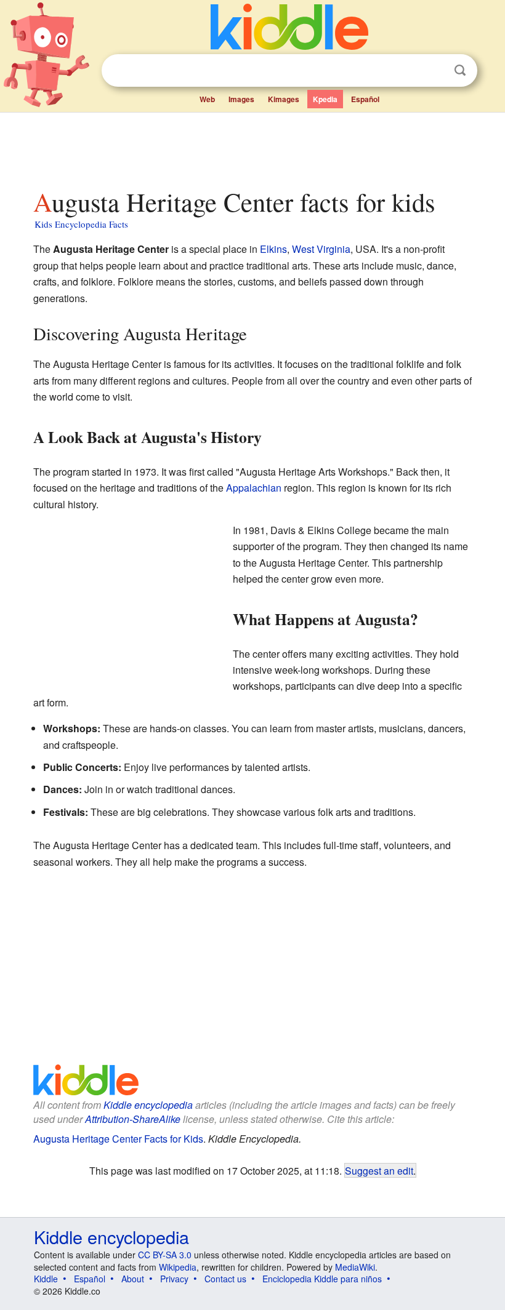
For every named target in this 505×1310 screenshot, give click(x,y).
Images (241, 99)
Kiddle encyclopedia (148, 1105)
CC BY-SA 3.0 (165, 1254)
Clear (434, 70)
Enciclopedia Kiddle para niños (322, 1278)
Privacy (174, 1278)
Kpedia (325, 99)
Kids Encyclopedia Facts (81, 224)
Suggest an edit (379, 1170)
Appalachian (253, 488)
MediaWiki (355, 1267)
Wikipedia (177, 1267)
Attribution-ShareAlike (132, 1119)
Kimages (283, 99)
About (132, 1278)
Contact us (225, 1278)
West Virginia (321, 249)
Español (365, 99)
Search (460, 70)
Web (207, 99)
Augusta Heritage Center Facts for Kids (118, 1139)
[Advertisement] (252, 147)
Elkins (273, 249)
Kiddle (46, 1278)
